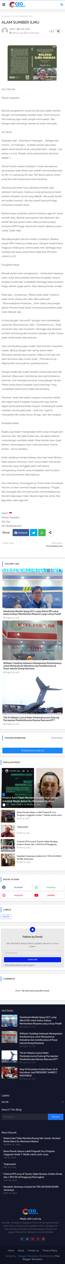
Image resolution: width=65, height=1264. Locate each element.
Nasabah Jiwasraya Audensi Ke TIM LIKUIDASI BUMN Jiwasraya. (39, 857)
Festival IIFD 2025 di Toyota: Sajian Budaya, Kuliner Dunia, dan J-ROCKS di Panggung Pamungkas (37, 844)
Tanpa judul (22, 827)
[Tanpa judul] (8, 830)
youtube (51, 895)
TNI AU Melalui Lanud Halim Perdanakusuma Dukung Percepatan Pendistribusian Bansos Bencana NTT (31, 719)
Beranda (6, 16)
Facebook (22, 533)
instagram (18, 895)
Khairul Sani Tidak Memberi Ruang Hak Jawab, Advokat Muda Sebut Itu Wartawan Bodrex (31, 1140)
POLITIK (6, 917)
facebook (18, 887)
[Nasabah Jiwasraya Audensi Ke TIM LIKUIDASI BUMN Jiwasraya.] (8, 860)
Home (11, 1250)
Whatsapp (42, 532)
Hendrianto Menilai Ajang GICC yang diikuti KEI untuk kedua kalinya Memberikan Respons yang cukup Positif (32, 612)
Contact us (33, 1250)
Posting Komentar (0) (32, 750)
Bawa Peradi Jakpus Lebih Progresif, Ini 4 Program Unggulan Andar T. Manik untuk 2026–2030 (39, 815)
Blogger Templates (28, 1256)
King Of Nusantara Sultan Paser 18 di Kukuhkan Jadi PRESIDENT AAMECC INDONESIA (38, 1072)
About (21, 1250)
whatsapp (51, 887)
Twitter (33, 532)
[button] (62, 4)
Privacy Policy (50, 1250)
